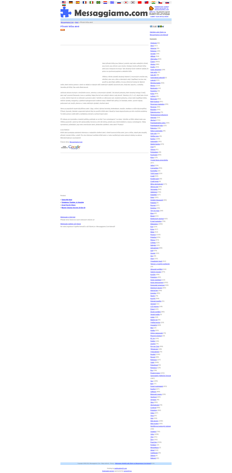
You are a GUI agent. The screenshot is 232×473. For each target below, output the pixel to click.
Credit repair (154, 181)
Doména (153, 208)
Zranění (153, 344)
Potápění (153, 203)
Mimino (152, 85)
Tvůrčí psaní (154, 173)
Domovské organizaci (157, 285)
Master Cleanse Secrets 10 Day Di (73, 208)
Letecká (153, 80)
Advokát (153, 304)
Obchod (153, 120)
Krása (152, 93)
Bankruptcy (154, 88)
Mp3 (151, 328)
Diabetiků (153, 195)
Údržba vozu (154, 136)
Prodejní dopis (155, 373)
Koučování (153, 155)
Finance (153, 235)
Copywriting (154, 168)
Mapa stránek (105, 463)
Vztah (152, 362)
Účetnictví (153, 43)
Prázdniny (153, 277)
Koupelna (153, 91)
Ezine (152, 229)
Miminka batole (155, 83)
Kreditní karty (154, 179)
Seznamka (153, 189)
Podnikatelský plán (156, 125)
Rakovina (153, 128)
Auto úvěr (153, 133)
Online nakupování (156, 333)
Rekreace (153, 360)
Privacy (112, 463)
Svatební (153, 431)
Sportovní (153, 397)
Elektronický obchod (157, 219)
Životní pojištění (155, 312)
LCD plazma (154, 306)
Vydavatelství (154, 352)
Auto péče (153, 72)
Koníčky (153, 274)
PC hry (152, 338)
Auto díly (153, 75)
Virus (152, 416)
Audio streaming (155, 70)
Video (152, 413)
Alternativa (153, 59)
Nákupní (153, 458)
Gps (151, 256)
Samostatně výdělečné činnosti (160, 376)
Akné (76, 22)
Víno (151, 437)
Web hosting (154, 423)
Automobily (154, 141)
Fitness (152, 240)
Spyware (153, 400)
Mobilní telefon (155, 144)
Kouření (153, 389)
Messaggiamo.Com (67, 22)
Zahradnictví (154, 248)
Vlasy (152, 258)
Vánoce (153, 149)
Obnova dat (154, 187)
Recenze (153, 107)
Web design (154, 421)
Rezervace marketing (157, 104)
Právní (152, 309)
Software (153, 392)
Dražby (152, 67)
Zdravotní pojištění (156, 269)
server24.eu (128, 471)
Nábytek (153, 245)
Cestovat (153, 408)
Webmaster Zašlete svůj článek (70, 224)
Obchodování (154, 405)
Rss (151, 370)
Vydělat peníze (155, 322)
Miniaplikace (154, 447)
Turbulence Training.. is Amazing (73, 202)
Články (152, 62)
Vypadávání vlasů (156, 261)
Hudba (152, 330)
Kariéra (152, 139)
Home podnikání (155, 280)
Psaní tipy (153, 442)
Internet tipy (154, 290)
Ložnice (153, 96)
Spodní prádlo (155, 314)
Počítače (153, 445)
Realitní (153, 354)
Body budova (154, 101)
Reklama (153, 51)
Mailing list (153, 320)
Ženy (152, 439)
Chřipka (153, 243)
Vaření (152, 165)
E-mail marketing (156, 221)
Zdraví (152, 450)
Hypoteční (153, 325)
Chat (152, 147)
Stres (152, 402)
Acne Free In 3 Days (69, 205)
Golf (151, 251)
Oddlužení (153, 192)
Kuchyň (152, 298)
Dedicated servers (108, 471)
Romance (153, 368)
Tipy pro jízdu (154, 211)
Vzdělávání (154, 453)
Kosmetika (153, 171)
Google (152, 253)
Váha (152, 434)
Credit (152, 176)
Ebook (152, 216)
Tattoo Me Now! (67, 200)
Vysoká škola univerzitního (159, 160)
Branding (153, 109)
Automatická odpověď (157, 78)
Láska (152, 317)
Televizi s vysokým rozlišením (160, 264)
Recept (152, 357)
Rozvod (153, 205)
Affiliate (152, 56)
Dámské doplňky (155, 301)
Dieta (152, 197)
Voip (151, 418)
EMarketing (154, 224)
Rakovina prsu (155, 112)
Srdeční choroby (155, 272)
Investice (153, 293)
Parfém (152, 341)
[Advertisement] (104, 38)
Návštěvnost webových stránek (160, 426)
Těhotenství (154, 349)
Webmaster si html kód (67, 217)
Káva (152, 157)
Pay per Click (154, 346)
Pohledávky (154, 152)
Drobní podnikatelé (156, 386)
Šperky (152, 296)
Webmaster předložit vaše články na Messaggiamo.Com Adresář (133, 463)
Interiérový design (156, 288)
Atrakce (152, 64)
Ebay (152, 213)
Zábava (152, 455)
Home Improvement (156, 282)
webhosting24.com (120, 468)
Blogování (153, 99)
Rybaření (153, 237)
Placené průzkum (156, 336)
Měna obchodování (156, 184)
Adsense (153, 48)
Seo (151, 381)
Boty (151, 384)
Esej (151, 227)
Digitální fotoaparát (156, 200)
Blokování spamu (156, 394)
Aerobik (153, 54)
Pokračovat (154, 365)
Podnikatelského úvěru (158, 123)
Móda (152, 232)
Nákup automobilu (156, 131)
